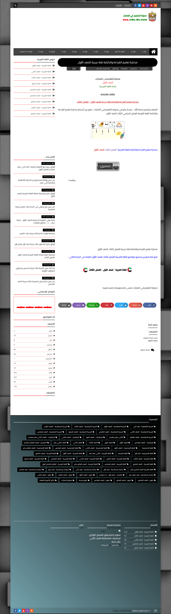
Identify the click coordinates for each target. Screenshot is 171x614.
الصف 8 (52, 51)
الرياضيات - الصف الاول (94, 437)
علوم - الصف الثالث (65, 475)
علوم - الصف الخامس (145, 480)
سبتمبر (33, 344)
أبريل (33, 377)
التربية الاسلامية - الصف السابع (80, 431)
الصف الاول (109, 442)
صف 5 (85, 51)
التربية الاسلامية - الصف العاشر (141, 437)
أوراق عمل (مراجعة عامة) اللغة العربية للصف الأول (36, 195)
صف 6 (74, 51)
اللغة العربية (123, 453)
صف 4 (96, 51)
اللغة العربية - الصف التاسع (41, 113)
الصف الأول (115, 68)
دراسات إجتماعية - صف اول (113, 469)
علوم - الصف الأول (86, 475)
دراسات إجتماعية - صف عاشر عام (141, 475)
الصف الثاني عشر (59, 442)
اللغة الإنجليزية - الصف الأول (124, 448)
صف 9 (41, 51)
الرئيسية (127, 5)
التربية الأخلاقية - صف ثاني (143, 426)
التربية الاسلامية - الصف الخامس (111, 431)
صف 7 (63, 51)
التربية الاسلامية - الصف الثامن (55, 426)
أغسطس (33, 358)
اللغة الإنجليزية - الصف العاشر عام (35, 448)
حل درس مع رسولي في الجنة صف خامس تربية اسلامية (35, 208)
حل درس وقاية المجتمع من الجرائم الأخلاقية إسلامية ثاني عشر (36, 181)
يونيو (33, 368)
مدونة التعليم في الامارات (122, 610)
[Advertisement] (59, 28)
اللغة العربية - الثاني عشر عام (100, 453)
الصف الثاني (77, 442)
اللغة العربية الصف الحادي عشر (141, 469)
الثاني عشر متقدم (116, 437)
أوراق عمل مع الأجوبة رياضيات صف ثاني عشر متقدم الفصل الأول (36, 168)
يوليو (33, 363)
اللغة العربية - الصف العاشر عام (86, 464)
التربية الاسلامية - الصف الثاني (141, 431)
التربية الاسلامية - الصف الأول (115, 426)
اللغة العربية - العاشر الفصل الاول (54, 464)
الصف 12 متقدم (26, 51)
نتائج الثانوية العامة (47, 480)
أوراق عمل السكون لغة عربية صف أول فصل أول (35, 244)
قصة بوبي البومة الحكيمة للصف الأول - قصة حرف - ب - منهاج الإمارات (36, 221)
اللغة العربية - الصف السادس (40, 95)
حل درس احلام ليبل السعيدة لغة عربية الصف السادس (36, 282)
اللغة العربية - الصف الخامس (40, 89)
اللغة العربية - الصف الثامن (41, 107)
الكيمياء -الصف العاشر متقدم (35, 442)
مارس (33, 386)
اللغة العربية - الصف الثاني (41, 71)
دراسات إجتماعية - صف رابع (58, 469)
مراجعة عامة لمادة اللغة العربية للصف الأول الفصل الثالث (36, 256)
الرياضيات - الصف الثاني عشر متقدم (41, 437)
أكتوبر (33, 349)
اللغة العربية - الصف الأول (103, 68)
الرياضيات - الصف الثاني (70, 437)
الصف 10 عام (120, 51)
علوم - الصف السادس (102, 480)
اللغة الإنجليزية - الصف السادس (67, 448)
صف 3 (106, 51)
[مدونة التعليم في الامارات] (139, 17)
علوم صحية (83, 480)
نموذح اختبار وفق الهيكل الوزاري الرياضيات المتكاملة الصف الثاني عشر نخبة (105, 538)
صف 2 (133, 51)
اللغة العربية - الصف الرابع (41, 83)
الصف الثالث (93, 442)
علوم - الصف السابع (124, 480)
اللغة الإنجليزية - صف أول (144, 453)
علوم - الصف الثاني (44, 475)
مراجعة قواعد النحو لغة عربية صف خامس (37, 233)
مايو (33, 331)
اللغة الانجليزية (147, 448)
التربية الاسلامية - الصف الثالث (85, 426)
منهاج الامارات (66, 480)
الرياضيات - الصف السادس (144, 442)
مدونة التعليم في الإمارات (107, 79)
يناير (33, 340)
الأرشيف (118, 5)
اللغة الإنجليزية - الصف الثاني (96, 448)
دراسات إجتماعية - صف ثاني (86, 469)
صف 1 (144, 51)
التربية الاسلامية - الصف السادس (49, 431)
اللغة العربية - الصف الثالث (41, 77)
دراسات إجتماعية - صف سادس (30, 469)
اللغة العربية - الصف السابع (41, 101)
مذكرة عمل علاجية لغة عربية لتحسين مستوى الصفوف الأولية (35, 269)
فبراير (33, 335)
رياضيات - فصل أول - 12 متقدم (110, 475)
